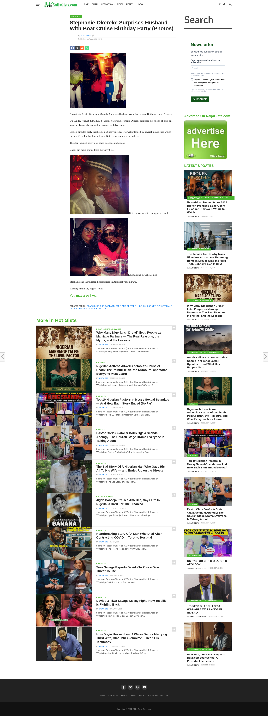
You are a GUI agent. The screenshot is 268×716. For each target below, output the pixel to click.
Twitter (164, 695)
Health (130, 4)
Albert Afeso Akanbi (197, 568)
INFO (140, 4)
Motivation (107, 4)
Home (85, 4)
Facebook (153, 695)
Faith (95, 4)
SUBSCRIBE (200, 99)
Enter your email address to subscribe (205, 61)
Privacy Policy (138, 695)
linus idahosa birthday (148, 306)
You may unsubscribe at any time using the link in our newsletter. (207, 90)
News (120, 4)
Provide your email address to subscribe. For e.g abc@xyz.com (207, 74)
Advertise (112, 695)
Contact (124, 695)
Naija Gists (86, 35)
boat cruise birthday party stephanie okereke (111, 306)
